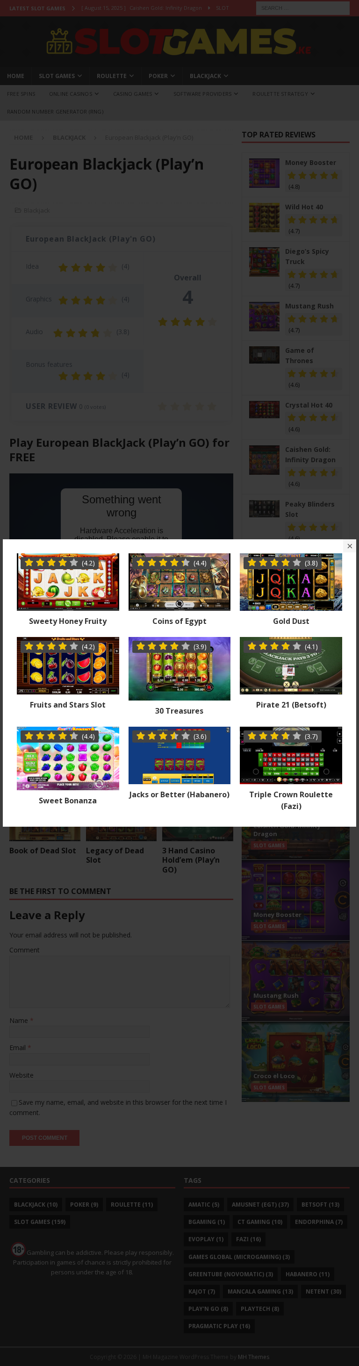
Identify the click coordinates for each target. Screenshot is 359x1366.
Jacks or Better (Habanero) (179, 794)
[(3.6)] (180, 778)
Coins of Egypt (179, 621)
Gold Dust (291, 621)
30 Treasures (179, 711)
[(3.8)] (291, 605)
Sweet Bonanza (68, 800)
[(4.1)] (291, 688)
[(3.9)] (180, 695)
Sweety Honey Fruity (68, 621)
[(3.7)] (291, 778)
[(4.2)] (68, 605)
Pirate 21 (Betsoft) (291, 705)
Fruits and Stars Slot (68, 705)
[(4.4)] (180, 605)
